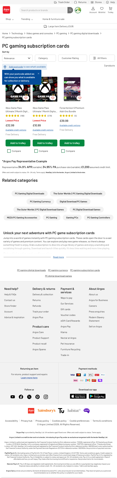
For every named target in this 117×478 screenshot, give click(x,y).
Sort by (5, 51)
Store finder (10, 305)
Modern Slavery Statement (96, 319)
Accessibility (11, 420)
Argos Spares (39, 349)
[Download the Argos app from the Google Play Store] (97, 398)
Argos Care (38, 332)
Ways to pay (66, 297)
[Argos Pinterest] (37, 396)
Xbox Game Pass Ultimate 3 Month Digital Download (17, 109)
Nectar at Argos (68, 337)
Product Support (41, 337)
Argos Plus (38, 317)
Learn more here (29, 377)
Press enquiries (97, 311)
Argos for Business (98, 300)
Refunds (37, 305)
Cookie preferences (79, 420)
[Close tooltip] (38, 73)
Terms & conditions (102, 420)
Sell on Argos (95, 326)
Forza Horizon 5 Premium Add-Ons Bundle (72, 109)
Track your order (41, 311)
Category (43, 58)
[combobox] (43, 10)
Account (8, 311)
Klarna (64, 332)
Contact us (9, 300)
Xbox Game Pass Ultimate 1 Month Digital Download (44, 109)
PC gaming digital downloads (31, 270)
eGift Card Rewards (70, 320)
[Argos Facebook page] (21, 396)
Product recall (40, 343)
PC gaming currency (58, 270)
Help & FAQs (10, 294)
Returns (37, 300)
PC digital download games (58, 275)
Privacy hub (26, 420)
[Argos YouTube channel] (12, 396)
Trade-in (65, 355)
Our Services (67, 303)
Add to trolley (18, 143)
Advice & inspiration (14, 317)
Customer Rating (70, 58)
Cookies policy (59, 420)
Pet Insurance (67, 343)
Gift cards (65, 309)
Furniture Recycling (70, 349)
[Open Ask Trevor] (78, 10)
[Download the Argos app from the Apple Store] (78, 398)
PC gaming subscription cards (85, 270)
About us (93, 294)
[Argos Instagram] (45, 396)
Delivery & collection (43, 294)
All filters (102, 58)
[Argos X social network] (29, 396)
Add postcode (16, 66)
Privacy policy (42, 420)
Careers (93, 305)
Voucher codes (68, 315)
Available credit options (16, 130)
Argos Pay (65, 326)
